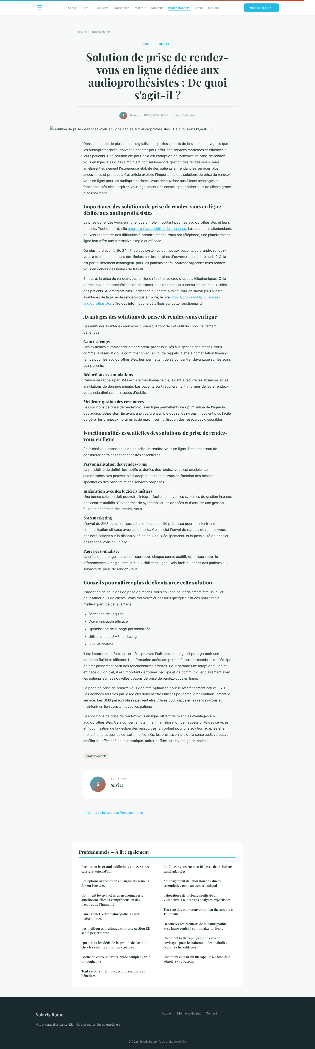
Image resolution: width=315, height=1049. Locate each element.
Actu (87, 7)
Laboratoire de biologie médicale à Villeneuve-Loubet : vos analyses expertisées (197, 897)
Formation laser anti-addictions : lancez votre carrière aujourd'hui (115, 868)
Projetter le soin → (261, 7)
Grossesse (121, 7)
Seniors (213, 7)
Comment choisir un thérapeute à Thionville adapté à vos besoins (197, 959)
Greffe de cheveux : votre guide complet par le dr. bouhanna (115, 959)
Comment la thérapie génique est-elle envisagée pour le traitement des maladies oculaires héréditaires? (195, 942)
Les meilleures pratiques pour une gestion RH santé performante (115, 930)
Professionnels (179, 7)
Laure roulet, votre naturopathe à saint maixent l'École (110, 916)
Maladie (140, 7)
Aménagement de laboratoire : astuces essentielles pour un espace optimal (192, 883)
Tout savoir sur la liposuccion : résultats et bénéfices (113, 973)
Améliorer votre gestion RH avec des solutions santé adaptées (198, 868)
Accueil (73, 7)
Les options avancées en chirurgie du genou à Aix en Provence (115, 883)
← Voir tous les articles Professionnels (113, 813)
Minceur (157, 7)
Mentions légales (189, 1013)
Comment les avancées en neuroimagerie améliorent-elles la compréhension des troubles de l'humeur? (112, 900)
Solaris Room (50, 1014)
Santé (199, 7)
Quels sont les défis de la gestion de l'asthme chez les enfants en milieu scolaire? (114, 945)
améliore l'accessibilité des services (157, 228)
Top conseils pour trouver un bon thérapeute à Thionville (198, 911)
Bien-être (102, 7)
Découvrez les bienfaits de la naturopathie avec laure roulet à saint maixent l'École (195, 926)
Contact (211, 1013)
